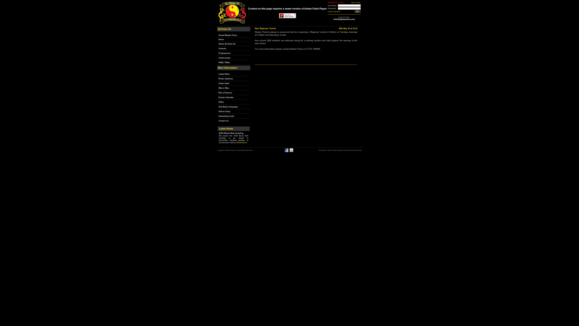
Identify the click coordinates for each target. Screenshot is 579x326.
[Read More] (242, 143)
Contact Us (223, 121)
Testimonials (224, 58)
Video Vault (223, 83)
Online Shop (224, 111)
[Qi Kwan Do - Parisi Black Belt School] (232, 23)
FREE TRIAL (224, 62)
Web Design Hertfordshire (354, 150)
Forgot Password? (334, 11)
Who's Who (223, 88)
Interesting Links (226, 116)
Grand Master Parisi (227, 35)
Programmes (224, 53)
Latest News (224, 74)
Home (221, 39)
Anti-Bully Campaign (228, 107)
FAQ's (221, 102)
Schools (222, 48)
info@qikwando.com (344, 19)
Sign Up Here (356, 2)
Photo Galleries (225, 79)
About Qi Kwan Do (227, 44)
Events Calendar (226, 97)
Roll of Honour (225, 93)
